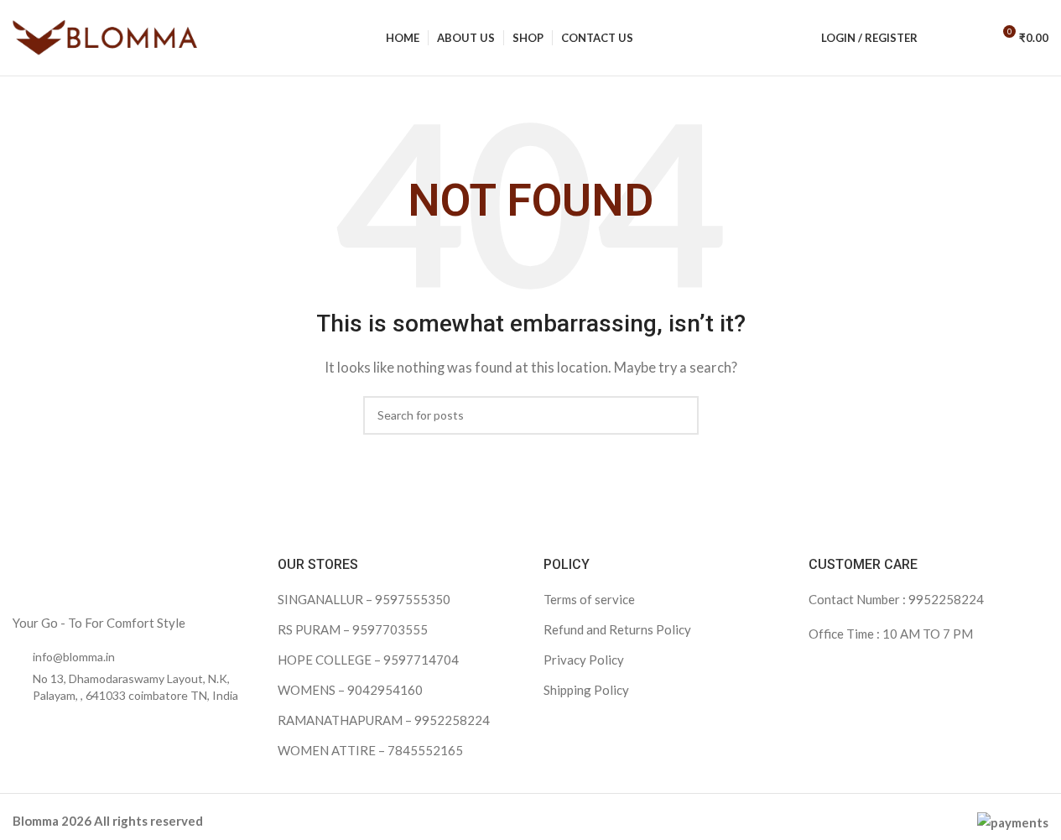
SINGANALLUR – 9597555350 (364, 599)
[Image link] (117, 574)
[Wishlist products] (971, 38)
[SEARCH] (679, 415)
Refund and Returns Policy (617, 629)
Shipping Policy (586, 689)
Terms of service (589, 599)
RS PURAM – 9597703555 (353, 629)
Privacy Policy (584, 659)
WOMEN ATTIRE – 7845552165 (370, 750)
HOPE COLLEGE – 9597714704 (368, 659)
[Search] (941, 38)
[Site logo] (105, 36)
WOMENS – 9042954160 (350, 689)
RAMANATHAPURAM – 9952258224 (384, 720)
